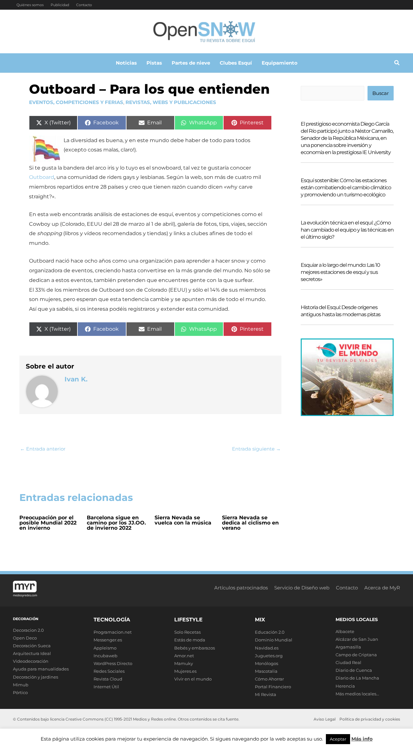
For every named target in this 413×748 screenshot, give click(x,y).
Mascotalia (266, 671)
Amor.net (184, 655)
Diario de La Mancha (357, 677)
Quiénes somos (30, 5)
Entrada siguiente (256, 449)
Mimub (20, 684)
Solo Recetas (187, 632)
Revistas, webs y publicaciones (171, 102)
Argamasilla (348, 646)
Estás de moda (189, 639)
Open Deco (25, 637)
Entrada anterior (42, 449)
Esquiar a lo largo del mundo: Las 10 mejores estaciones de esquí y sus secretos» (340, 272)
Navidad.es (266, 647)
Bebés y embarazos (194, 647)
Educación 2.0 (270, 632)
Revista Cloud (108, 678)
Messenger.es (108, 639)
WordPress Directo (113, 663)
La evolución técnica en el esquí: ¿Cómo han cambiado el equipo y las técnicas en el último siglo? (347, 230)
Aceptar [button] (338, 739)
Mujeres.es (185, 671)
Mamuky (183, 663)
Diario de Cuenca (354, 670)
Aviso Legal (325, 719)
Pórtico (20, 692)
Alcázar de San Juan (357, 639)
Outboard (41, 177)
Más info (362, 739)
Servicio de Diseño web (301, 588)
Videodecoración (30, 661)
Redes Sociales (109, 671)
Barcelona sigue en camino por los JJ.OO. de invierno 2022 (116, 522)
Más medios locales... (357, 693)
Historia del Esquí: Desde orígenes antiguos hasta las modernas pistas (340, 310)
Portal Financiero (273, 686)
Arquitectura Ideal (32, 653)
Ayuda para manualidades (41, 668)
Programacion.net (113, 632)
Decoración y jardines (35, 677)
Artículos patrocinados (241, 588)
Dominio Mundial (273, 639)
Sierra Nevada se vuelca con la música (183, 520)
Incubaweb (105, 655)
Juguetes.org (269, 655)
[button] (397, 63)
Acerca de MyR (382, 588)
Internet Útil (106, 686)
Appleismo (105, 647)
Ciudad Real (348, 662)
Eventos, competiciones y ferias (76, 102)
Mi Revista (265, 694)
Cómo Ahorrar (269, 678)
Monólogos (266, 663)
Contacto (84, 5)
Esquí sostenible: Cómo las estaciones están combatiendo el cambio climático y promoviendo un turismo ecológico (346, 187)
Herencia (345, 686)
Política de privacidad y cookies (369, 719)
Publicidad (60, 5)
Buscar (380, 93)
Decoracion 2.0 (28, 630)
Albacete (345, 631)
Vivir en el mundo (193, 678)
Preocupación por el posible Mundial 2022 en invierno (47, 522)
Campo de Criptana (356, 654)
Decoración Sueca (32, 645)
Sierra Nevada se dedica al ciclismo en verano (250, 522)
